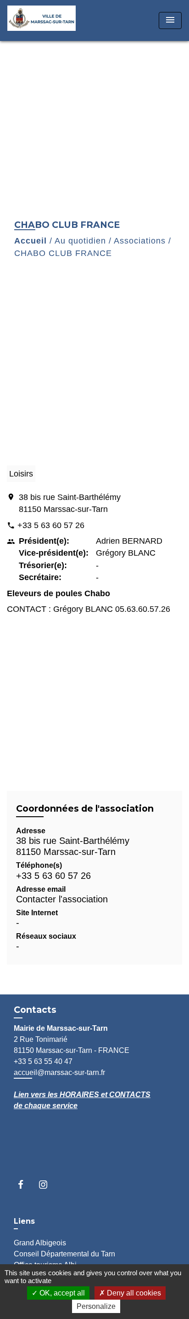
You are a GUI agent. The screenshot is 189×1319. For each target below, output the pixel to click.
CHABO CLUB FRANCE (63, 253)
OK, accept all (61, 1293)
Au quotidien (80, 240)
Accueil (30, 240)
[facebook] (25, 1184)
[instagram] (47, 1184)
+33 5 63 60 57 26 (50, 525)
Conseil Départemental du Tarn (64, 1254)
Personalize (96, 1306)
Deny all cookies (133, 1293)
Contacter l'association (62, 899)
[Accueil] (41, 20)
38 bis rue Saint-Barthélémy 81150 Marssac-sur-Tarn (70, 503)
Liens (24, 1221)
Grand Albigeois (40, 1243)
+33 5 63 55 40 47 (43, 1061)
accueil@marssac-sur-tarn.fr (59, 1072)
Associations (140, 240)
